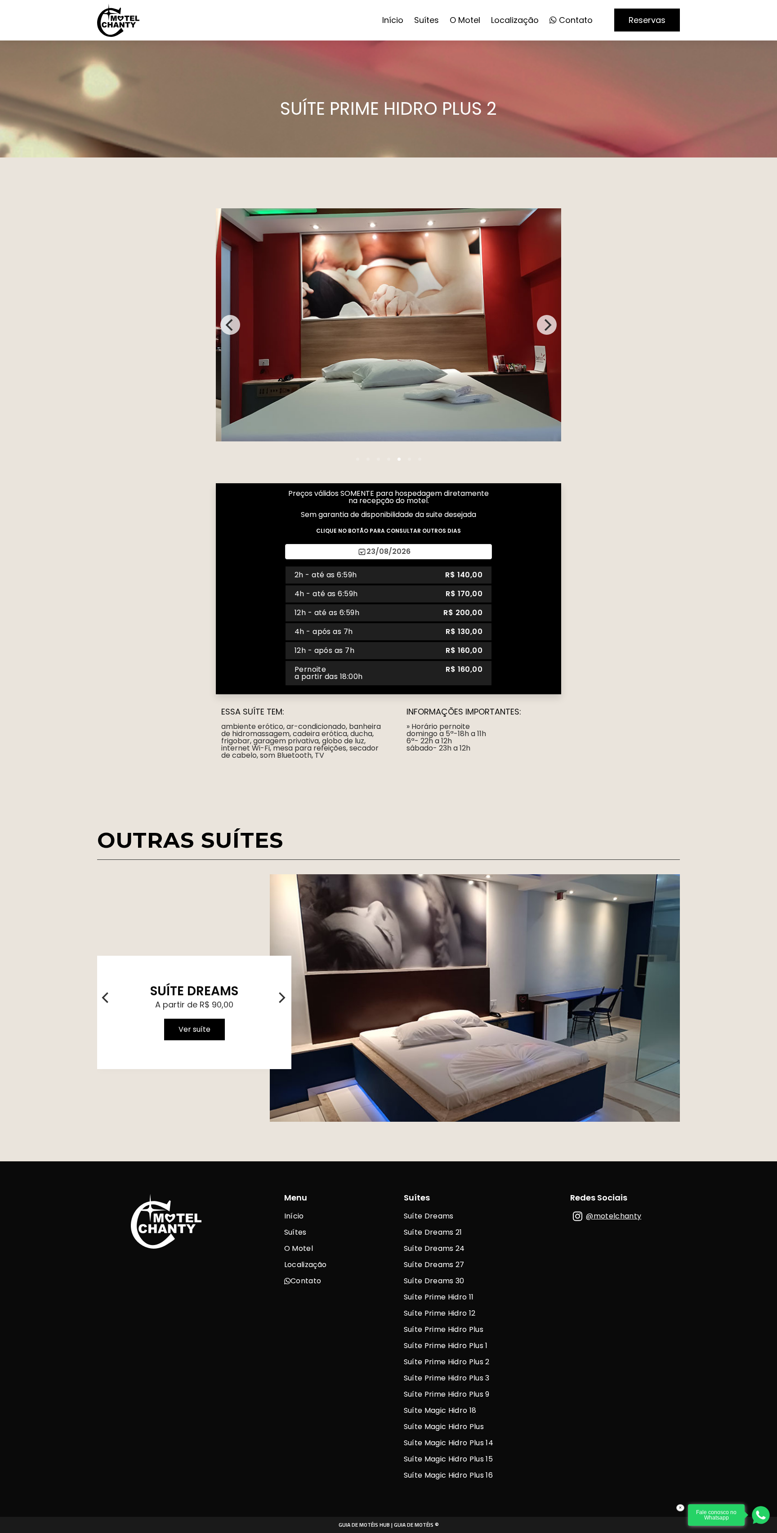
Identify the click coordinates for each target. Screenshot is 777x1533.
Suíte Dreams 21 (433, 1232)
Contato (575, 20)
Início (392, 20)
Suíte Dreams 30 (434, 1281)
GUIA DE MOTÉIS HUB (364, 1524)
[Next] (547, 325)
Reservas (647, 20)
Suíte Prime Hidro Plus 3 (447, 1378)
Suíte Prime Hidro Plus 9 (447, 1394)
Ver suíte (194, 1029)
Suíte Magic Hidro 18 (440, 1410)
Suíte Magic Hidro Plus (444, 1426)
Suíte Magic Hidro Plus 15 (448, 1459)
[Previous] (230, 325)
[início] (118, 33)
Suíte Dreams (429, 1216)
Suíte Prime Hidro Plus (443, 1329)
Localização (515, 20)
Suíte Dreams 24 (434, 1248)
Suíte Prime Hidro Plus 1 (446, 1345)
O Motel (465, 20)
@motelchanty (613, 1216)
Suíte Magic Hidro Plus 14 (448, 1443)
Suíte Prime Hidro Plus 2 (447, 1362)
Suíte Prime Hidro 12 (439, 1313)
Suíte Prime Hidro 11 (438, 1297)
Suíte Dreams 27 (434, 1264)
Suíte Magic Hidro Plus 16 (448, 1475)
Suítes (426, 20)
